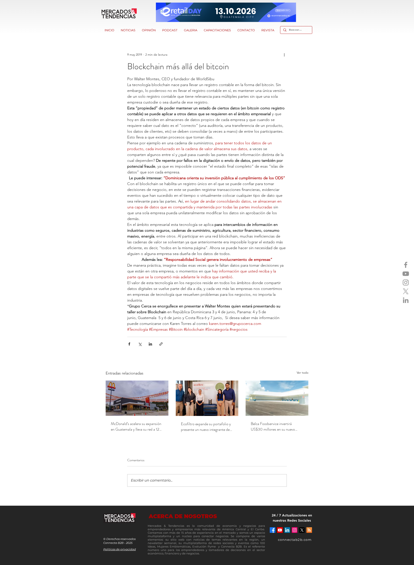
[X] (406, 291)
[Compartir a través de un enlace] (161, 344)
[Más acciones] (284, 54)
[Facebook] (406, 265)
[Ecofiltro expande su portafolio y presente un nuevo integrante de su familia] (207, 398)
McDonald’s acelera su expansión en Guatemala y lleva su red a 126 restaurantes (136, 426)
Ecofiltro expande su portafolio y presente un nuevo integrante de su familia (206, 426)
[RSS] (309, 530)
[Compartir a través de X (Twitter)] (140, 344)
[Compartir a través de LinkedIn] (150, 344)
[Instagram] (406, 282)
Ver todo (302, 373)
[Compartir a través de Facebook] (129, 344)
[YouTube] (406, 274)
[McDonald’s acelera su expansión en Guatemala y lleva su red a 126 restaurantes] (137, 398)
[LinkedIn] (406, 300)
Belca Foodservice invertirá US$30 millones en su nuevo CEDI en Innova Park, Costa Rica (276, 426)
